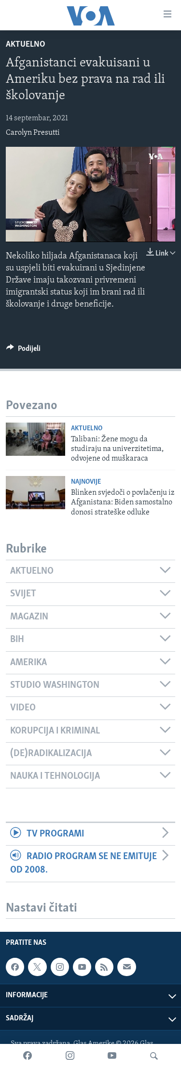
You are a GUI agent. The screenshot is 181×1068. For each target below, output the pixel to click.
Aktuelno (25, 44)
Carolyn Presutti (33, 133)
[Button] (23, 351)
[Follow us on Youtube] (82, 967)
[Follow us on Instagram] (60, 967)
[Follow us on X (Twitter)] (37, 967)
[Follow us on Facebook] (15, 967)
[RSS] (104, 967)
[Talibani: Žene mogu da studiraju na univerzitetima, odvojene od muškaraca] (35, 439)
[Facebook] (27, 1056)
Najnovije (86, 482)
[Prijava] (126, 967)
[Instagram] (70, 1056)
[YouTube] (112, 1056)
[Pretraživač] (153, 1056)
